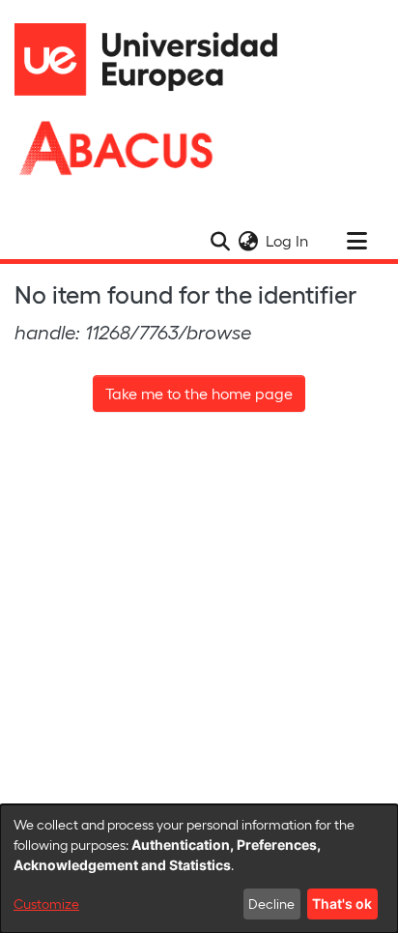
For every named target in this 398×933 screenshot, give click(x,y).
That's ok (342, 903)
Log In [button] (288, 240)
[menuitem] (248, 240)
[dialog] (199, 868)
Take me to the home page (199, 393)
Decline (271, 903)
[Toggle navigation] (356, 240)
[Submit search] (220, 240)
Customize (46, 903)
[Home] (154, 59)
